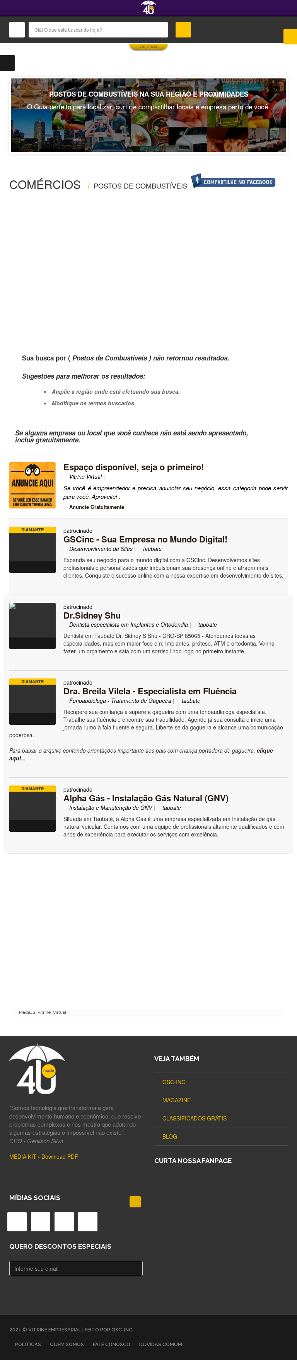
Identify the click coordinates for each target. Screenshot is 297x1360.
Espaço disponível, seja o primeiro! (133, 467)
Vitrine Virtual (85, 476)
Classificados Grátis (194, 1118)
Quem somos (67, 1344)
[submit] (183, 29)
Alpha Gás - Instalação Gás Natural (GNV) (146, 798)
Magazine (176, 1100)
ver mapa (148, 46)
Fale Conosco (111, 1344)
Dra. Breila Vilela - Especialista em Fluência (150, 691)
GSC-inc (173, 1082)
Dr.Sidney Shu (92, 615)
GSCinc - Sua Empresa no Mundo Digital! (145, 539)
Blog (169, 1136)
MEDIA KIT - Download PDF (43, 1156)
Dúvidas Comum (160, 1344)
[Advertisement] (148, 266)
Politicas (28, 1344)
